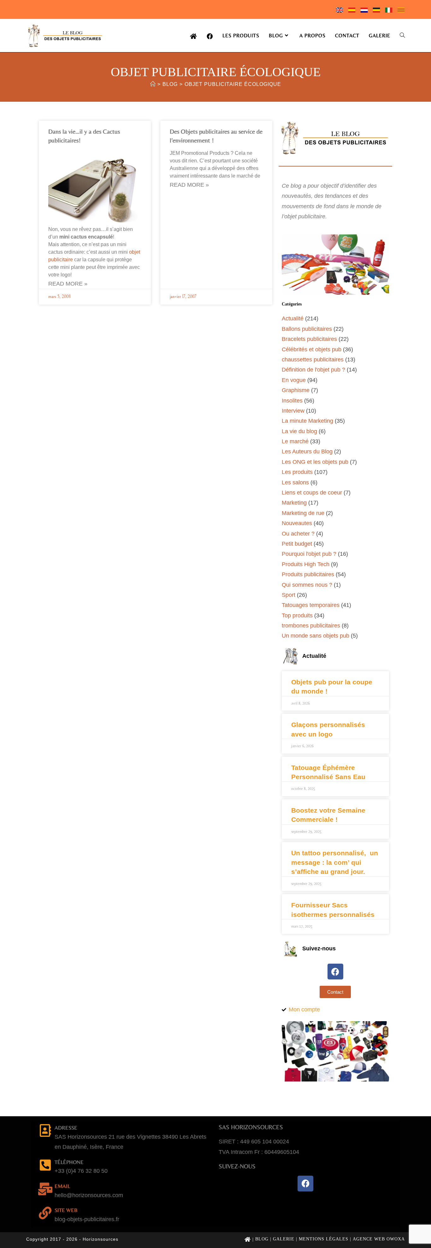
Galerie (283, 1239)
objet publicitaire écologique (233, 84)
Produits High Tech (305, 564)
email (62, 1186)
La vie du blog (299, 431)
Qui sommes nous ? (307, 585)
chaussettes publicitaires (313, 359)
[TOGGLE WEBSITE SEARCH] (402, 35)
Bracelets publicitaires (309, 339)
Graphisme (296, 390)
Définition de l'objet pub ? (313, 370)
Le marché (295, 441)
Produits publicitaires (308, 574)
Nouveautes (297, 523)
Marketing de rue (303, 513)
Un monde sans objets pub (315, 636)
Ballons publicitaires (307, 329)
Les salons (295, 482)
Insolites (292, 400)
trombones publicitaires (311, 625)
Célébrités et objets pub (311, 349)
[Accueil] (153, 84)
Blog (262, 1239)
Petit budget (297, 544)
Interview (293, 411)
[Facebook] (335, 971)
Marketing (294, 503)
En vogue (294, 380)
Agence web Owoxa (379, 1239)
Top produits (297, 615)
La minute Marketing (307, 421)
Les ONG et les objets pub (315, 462)
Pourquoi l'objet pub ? (309, 554)
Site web (66, 1210)
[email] (45, 1189)
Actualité (293, 318)
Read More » (67, 284)
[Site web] (45, 1213)
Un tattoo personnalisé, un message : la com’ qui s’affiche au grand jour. (334, 862)
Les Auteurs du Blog (307, 451)
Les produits (297, 472)
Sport (288, 595)
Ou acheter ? (298, 533)
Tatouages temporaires (310, 605)
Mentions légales (323, 1239)
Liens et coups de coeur (312, 492)
